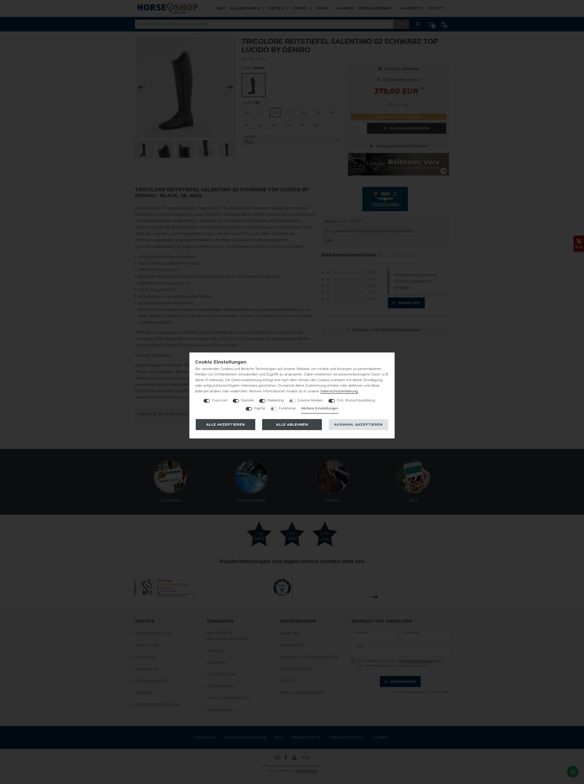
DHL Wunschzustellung (356, 400)
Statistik (247, 400)
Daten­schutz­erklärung (339, 391)
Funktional (287, 408)
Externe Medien (310, 400)
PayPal (259, 408)
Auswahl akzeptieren (358, 424)
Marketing (275, 400)
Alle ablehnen (292, 424)
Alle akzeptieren (225, 424)
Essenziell (219, 400)
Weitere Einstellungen (319, 408)
